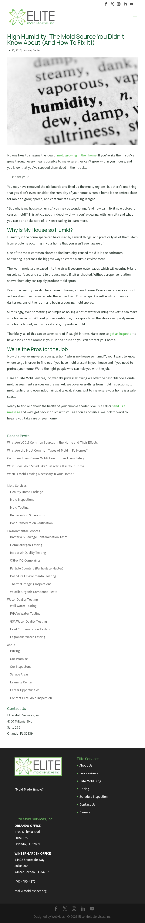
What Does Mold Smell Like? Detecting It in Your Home (45, 466)
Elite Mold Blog (90, 781)
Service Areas (19, 674)
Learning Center (32, 50)
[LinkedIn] (125, 5)
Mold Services (17, 485)
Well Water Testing (23, 605)
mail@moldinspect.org (31, 891)
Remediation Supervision (27, 515)
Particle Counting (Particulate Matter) (36, 568)
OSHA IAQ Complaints (25, 560)
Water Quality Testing (22, 599)
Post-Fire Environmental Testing (33, 576)
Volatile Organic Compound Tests (33, 592)
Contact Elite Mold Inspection (31, 698)
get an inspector (121, 333)
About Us (85, 765)
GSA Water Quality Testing (28, 621)
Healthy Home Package (26, 492)
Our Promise (19, 659)
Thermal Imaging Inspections (30, 584)
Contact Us (87, 804)
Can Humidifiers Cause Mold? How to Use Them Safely (45, 458)
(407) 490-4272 (25, 881)
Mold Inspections (22, 499)
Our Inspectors (20, 666)
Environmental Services (23, 531)
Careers (84, 812)
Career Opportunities (24, 690)
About (11, 645)
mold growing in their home (76, 155)
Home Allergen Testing (26, 545)
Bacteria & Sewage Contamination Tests (38, 537)
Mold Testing (19, 507)
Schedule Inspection (93, 796)
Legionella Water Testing (27, 637)
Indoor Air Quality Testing (28, 552)
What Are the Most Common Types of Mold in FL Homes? (47, 450)
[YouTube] (131, 5)
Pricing (15, 651)
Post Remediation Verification (31, 523)
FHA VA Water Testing (25, 613)
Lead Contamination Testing (30, 629)
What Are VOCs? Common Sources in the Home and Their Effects (52, 442)
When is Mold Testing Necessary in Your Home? (40, 474)
